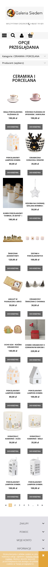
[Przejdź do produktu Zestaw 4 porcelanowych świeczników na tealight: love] (35, 238)
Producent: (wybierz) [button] (13, 62)
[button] (4, 35)
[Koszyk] (30, 35)
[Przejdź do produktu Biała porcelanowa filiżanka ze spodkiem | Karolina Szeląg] (13, 97)
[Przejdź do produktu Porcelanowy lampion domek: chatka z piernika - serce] (35, 375)
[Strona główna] (25, 13)
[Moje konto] (21, 35)
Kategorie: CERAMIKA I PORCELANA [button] (20, 56)
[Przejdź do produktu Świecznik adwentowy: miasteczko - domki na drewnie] (13, 238)
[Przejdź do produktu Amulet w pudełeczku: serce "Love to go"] (13, 284)
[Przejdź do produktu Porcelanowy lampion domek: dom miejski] (13, 142)
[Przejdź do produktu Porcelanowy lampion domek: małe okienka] (35, 467)
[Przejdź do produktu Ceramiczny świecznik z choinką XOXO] (35, 284)
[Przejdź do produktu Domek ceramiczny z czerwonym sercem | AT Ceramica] (35, 329)
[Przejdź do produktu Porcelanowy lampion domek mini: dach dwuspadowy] (13, 375)
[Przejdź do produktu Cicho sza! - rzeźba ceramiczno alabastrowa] (13, 329)
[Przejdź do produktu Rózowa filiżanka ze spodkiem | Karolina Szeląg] (35, 97)
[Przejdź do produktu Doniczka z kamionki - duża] (13, 421)
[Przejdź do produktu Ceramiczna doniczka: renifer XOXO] (35, 142)
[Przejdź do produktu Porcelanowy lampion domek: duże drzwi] (13, 467)
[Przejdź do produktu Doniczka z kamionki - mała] (35, 421)
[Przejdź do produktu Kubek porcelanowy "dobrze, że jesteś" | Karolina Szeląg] (13, 193)
